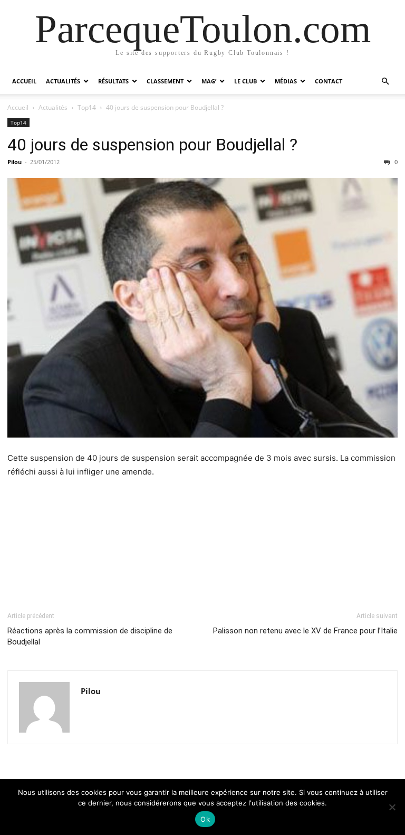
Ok (205, 819)
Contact (328, 81)
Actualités (63, 81)
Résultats (113, 81)
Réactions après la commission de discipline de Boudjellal (89, 636)
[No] (392, 807)
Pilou (14, 162)
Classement (165, 81)
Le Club (245, 81)
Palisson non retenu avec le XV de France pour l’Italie (305, 630)
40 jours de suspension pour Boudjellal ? (152, 145)
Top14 (87, 107)
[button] (385, 82)
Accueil (24, 81)
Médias (286, 81)
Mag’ (208, 81)
